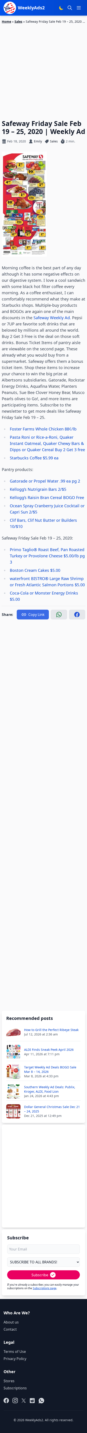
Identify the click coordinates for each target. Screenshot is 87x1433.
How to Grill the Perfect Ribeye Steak (51, 1030)
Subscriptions (15, 1388)
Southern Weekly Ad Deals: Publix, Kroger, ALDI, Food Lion (49, 1089)
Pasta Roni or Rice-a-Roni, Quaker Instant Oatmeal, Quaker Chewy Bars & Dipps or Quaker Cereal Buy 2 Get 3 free (47, 443)
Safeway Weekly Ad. (52, 317)
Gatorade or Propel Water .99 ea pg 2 (45, 481)
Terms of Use (15, 1351)
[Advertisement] (43, 69)
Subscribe (39, 1275)
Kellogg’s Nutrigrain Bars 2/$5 (38, 489)
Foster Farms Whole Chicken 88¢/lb (43, 429)
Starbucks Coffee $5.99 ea (34, 458)
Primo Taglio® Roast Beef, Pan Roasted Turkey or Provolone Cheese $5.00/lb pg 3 (47, 556)
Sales (18, 21)
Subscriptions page (44, 1288)
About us (11, 1322)
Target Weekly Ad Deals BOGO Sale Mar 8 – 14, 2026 (50, 1069)
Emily (38, 141)
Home (6, 21)
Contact (10, 1329)
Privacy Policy (15, 1358)
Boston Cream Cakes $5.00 (35, 570)
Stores (9, 1380)
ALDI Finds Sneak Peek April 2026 (49, 1049)
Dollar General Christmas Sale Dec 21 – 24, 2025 (52, 1109)
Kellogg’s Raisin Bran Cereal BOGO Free (47, 497)
